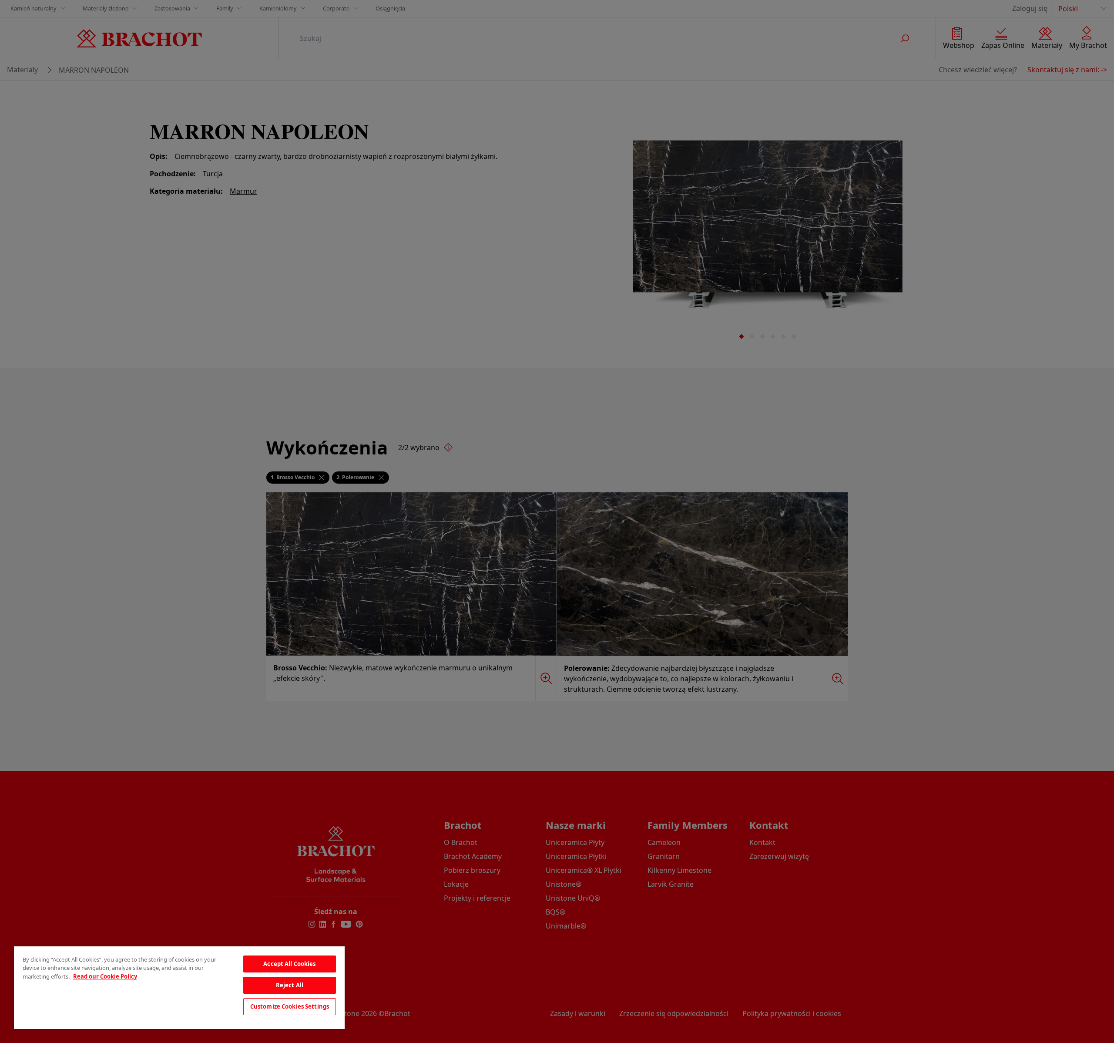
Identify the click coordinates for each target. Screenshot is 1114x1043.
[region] (179, 987)
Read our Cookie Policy (105, 976)
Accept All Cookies (289, 964)
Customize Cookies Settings (289, 1006)
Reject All (289, 985)
